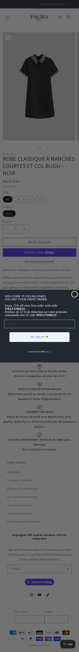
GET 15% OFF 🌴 (39, 337)
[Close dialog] (74, 294)
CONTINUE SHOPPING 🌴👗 (39, 352)
